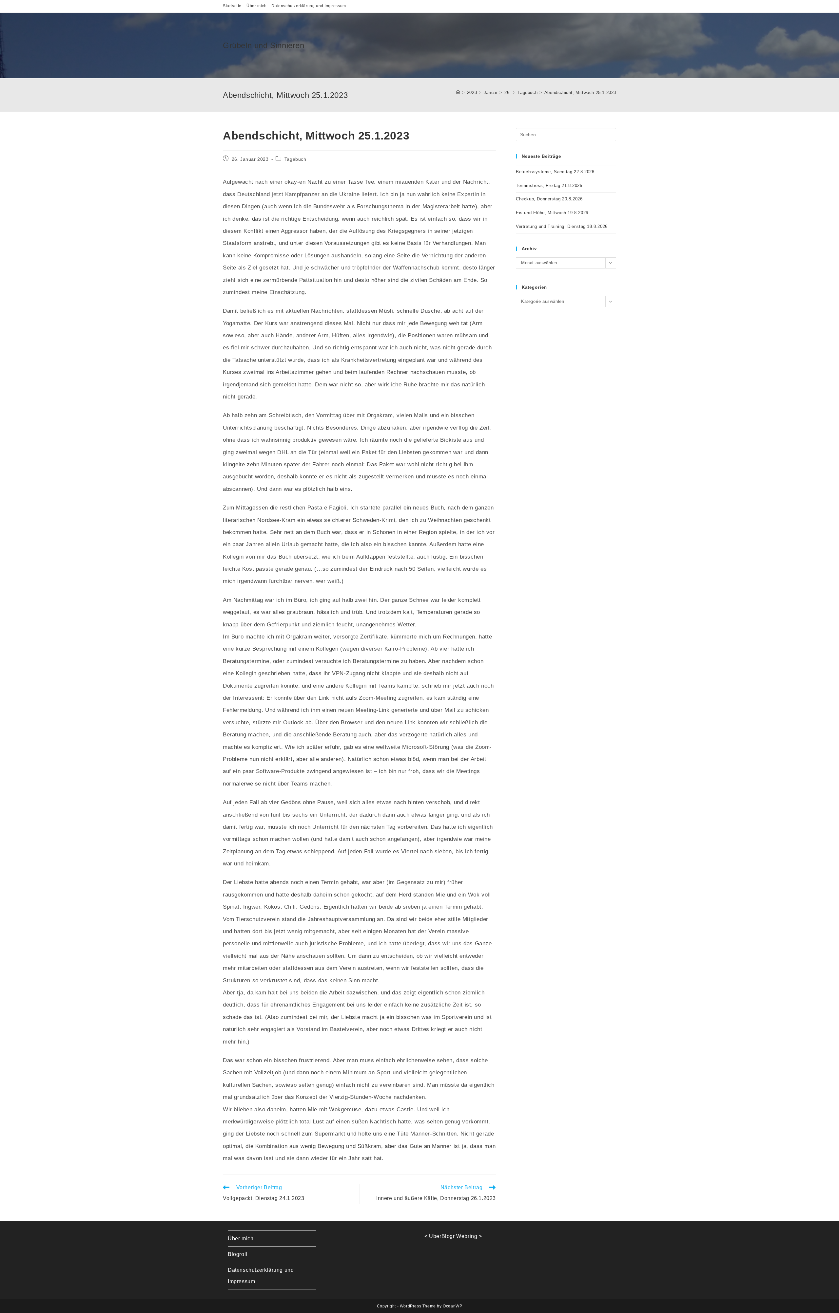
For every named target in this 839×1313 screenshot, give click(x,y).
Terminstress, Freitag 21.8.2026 (549, 185)
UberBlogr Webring (453, 1236)
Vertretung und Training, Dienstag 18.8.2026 (562, 226)
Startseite (232, 6)
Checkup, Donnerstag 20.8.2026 (549, 198)
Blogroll (237, 1254)
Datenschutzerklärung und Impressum (308, 6)
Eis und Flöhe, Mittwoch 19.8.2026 (552, 212)
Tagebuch (295, 159)
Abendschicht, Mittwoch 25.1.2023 (580, 92)
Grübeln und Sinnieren (263, 45)
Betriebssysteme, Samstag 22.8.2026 (555, 171)
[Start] (458, 92)
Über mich (256, 6)
